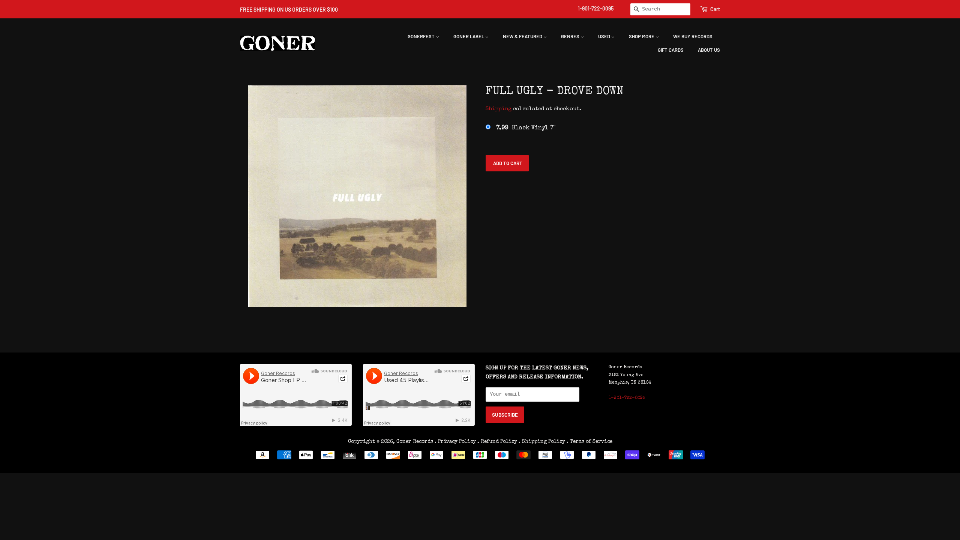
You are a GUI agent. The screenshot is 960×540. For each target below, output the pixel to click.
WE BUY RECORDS (692, 36)
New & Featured (523, 36)
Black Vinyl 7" (525, 128)
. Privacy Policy (455, 441)
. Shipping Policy (542, 441)
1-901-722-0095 (596, 8)
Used (604, 36)
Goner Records (415, 441)
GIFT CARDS (671, 50)
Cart (715, 9)
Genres (570, 36)
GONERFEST (422, 36)
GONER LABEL (469, 36)
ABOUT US (709, 50)
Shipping (499, 109)
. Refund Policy (497, 441)
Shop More (642, 36)
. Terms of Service (589, 441)
